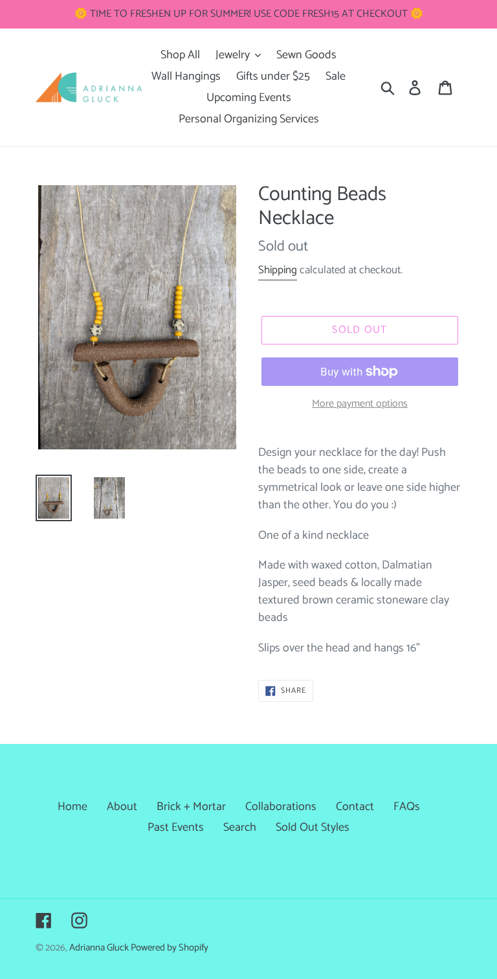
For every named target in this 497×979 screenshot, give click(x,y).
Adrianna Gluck (100, 948)
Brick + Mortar (191, 806)
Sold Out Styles (312, 827)
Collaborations (280, 806)
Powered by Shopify (169, 948)
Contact (355, 806)
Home (72, 806)
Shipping (277, 270)
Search (239, 827)
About (122, 806)
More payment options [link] (360, 404)
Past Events (176, 827)
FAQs (406, 806)
